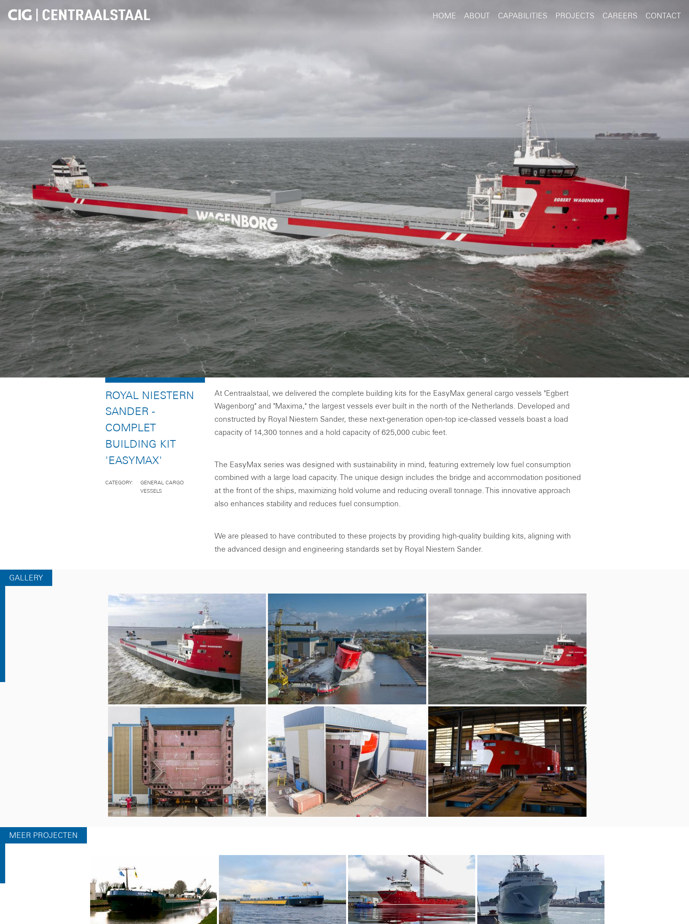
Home (444, 15)
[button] (187, 654)
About (477, 15)
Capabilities (522, 15)
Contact (663, 15)
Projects (575, 15)
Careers (620, 15)
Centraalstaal (78, 16)
